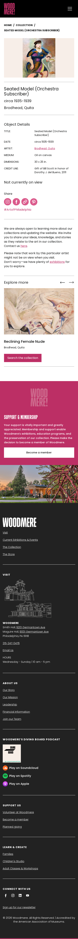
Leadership (10, 704)
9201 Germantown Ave (30, 627)
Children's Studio (13, 861)
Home (8, 25)
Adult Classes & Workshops (20, 868)
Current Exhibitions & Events (20, 539)
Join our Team (12, 719)
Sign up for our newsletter (19, 907)
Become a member (39, 452)
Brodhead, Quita (19, 107)
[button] (69, 8)
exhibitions (57, 262)
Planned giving (12, 826)
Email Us (8, 650)
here (23, 246)
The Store (9, 554)
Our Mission (10, 697)
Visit (5, 532)
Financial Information (16, 711)
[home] (34, 8)
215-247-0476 (11, 643)
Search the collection (22, 358)
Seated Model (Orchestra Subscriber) (32, 30)
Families (8, 854)
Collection (24, 25)
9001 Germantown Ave (34, 631)
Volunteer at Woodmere (18, 812)
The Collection (12, 547)
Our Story (9, 690)
